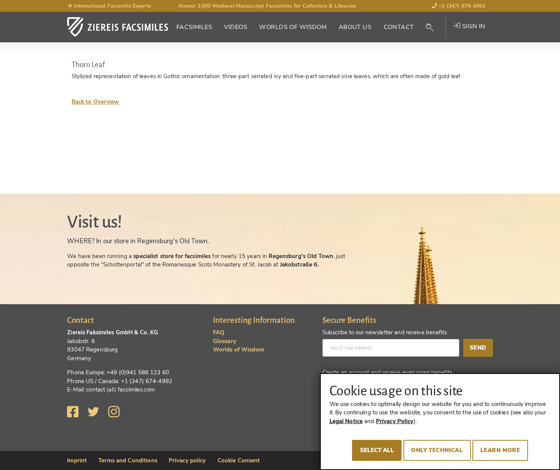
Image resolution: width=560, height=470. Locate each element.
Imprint (77, 460)
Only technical (437, 450)
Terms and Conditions (127, 460)
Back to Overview (95, 102)
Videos (235, 27)
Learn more (500, 450)
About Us (355, 27)
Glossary (224, 341)
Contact (399, 27)
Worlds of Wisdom (292, 27)
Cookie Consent (239, 460)
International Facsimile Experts (111, 6)
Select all (377, 450)
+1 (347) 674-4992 (461, 6)
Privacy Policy (395, 421)
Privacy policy (187, 460)
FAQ (218, 332)
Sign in (472, 26)
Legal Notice (346, 421)
